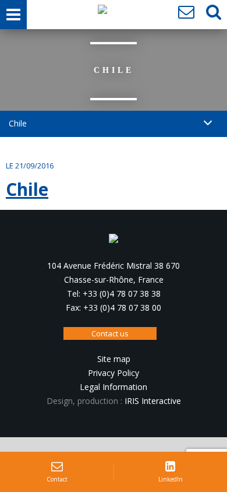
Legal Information (113, 386)
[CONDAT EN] (102, 12)
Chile (27, 189)
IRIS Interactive (153, 400)
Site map (113, 358)
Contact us (110, 333)
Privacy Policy (113, 372)
